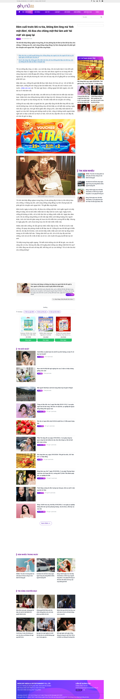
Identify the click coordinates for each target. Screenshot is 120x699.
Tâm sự (18, 38)
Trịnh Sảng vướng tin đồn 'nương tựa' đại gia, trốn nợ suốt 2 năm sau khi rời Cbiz (56, 489)
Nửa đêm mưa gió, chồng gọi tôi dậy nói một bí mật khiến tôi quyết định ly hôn (25, 612)
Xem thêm (71, 294)
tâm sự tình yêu (42, 312)
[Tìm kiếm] (101, 17)
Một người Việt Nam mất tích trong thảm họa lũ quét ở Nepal (55, 388)
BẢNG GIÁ (78, 690)
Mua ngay (28, 340)
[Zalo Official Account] (94, 0)
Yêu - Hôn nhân (26, 12)
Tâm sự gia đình (29, 312)
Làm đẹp (57, 12)
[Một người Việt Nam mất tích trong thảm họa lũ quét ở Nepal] (26, 394)
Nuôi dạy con (88, 12)
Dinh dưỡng (77, 12)
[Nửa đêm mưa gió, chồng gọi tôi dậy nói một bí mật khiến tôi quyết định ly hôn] (25, 601)
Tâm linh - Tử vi (41, 411)
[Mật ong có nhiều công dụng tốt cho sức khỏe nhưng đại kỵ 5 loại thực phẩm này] (97, 109)
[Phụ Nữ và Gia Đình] (26, 6)
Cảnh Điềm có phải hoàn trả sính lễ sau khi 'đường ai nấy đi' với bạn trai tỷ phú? (55, 353)
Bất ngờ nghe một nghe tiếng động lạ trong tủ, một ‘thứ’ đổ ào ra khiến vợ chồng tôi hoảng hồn (66, 635)
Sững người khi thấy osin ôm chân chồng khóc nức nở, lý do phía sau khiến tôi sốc (45, 612)
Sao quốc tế (40, 356)
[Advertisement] (45, 266)
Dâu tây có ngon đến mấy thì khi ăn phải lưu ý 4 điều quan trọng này (55, 422)
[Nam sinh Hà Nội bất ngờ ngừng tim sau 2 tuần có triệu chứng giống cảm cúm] (26, 375)
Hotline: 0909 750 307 (40, 1)
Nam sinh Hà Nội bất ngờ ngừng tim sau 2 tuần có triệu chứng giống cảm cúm (55, 369)
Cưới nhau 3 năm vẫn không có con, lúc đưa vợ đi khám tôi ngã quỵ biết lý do (24, 635)
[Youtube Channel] (97, 1)
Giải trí (47, 12)
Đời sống (37, 12)
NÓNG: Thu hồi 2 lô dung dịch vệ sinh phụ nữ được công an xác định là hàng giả (25, 575)
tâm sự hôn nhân (55, 312)
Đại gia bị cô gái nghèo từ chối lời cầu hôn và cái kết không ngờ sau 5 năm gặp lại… (45, 635)
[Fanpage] (92, 1)
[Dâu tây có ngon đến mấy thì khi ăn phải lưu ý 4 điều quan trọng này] (26, 427)
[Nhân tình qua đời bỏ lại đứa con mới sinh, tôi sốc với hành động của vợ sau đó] (66, 601)
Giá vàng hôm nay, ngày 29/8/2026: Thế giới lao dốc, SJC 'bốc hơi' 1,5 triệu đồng (55, 455)
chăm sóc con (26, 88)
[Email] (103, 1)
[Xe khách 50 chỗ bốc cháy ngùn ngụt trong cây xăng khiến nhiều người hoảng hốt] (46, 565)
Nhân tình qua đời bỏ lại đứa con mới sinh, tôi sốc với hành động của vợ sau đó (66, 612)
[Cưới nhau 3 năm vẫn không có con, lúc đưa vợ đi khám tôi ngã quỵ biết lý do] (25, 624)
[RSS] (100, 1)
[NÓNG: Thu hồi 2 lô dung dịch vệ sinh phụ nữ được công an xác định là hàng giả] (25, 565)
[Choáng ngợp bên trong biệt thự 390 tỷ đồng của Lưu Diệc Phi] (83, 109)
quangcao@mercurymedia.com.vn (88, 687)
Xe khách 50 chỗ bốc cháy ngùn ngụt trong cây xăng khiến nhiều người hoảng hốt (45, 575)
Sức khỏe (67, 12)
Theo (62, 299)
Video (97, 12)
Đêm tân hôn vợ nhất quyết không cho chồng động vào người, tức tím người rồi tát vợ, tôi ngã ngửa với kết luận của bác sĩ (46, 56)
